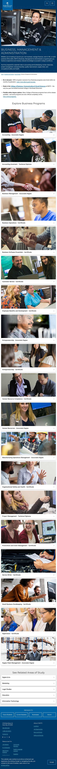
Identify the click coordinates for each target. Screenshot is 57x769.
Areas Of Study (17, 74)
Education (5, 695)
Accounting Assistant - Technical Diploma (16, 164)
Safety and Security (38, 735)
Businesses (35, 714)
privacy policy (5, 765)
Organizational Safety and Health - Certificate (18, 487)
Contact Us (5, 734)
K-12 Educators (6, 747)
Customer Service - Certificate (12, 281)
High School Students (5, 751)
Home (2, 74)
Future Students (7, 714)
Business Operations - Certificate (13, 223)
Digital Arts (6, 677)
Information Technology (10, 701)
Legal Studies (7, 689)
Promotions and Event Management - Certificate (19, 545)
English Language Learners (17, 750)
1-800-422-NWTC (6, 731)
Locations (36, 726)
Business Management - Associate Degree (16, 193)
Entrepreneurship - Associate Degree (14, 340)
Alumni (49, 714)
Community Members (16, 745)
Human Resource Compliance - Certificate (16, 399)
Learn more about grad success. (26, 82)
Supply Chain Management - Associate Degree (18, 663)
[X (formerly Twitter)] (7, 737)
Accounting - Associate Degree (13, 135)
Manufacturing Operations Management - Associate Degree (22, 457)
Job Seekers (5, 744)
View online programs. (9, 96)
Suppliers (15, 754)
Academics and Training (9, 74)
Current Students (21, 714)
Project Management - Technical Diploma (16, 516)
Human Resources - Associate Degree (15, 428)
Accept (52, 762)
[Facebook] (2, 737)
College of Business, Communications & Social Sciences (28, 86)
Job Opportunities (38, 729)
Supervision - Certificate (10, 633)
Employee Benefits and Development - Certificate (19, 311)
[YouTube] (9, 737)
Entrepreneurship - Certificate (12, 369)
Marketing (5, 683)
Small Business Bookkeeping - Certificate (16, 604)
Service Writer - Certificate (11, 575)
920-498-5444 (6, 728)
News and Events (38, 732)
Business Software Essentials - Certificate (17, 252)
